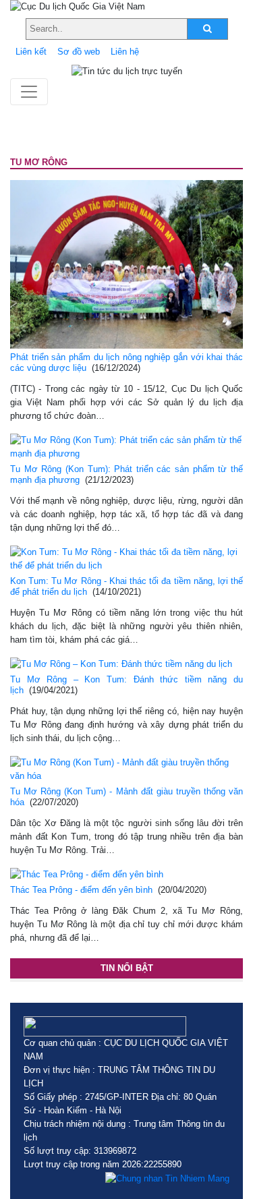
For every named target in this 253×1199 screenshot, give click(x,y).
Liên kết (31, 52)
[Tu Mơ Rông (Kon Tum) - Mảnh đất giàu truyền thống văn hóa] (126, 768)
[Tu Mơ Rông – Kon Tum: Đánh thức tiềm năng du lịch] (121, 664)
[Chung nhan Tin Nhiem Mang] (167, 1178)
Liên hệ (125, 52)
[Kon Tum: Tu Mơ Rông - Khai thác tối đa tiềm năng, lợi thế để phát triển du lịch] (126, 558)
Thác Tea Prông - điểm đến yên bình (81, 890)
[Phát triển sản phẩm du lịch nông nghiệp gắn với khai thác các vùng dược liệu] (126, 263)
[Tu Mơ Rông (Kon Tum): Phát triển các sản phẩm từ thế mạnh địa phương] (126, 446)
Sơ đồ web (78, 52)
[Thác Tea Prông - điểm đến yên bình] (86, 874)
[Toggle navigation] (29, 91)
